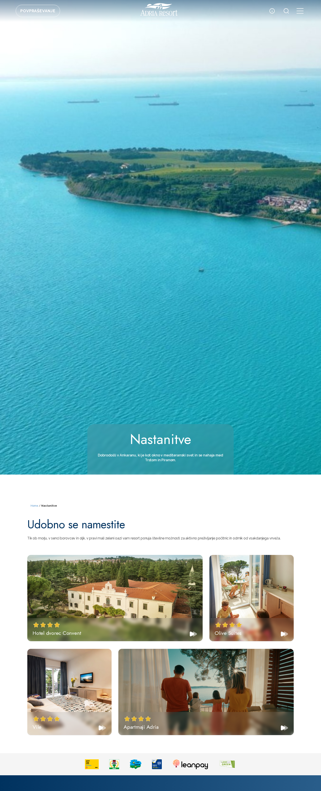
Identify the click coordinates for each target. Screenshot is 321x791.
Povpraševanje (37, 11)
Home (34, 505)
